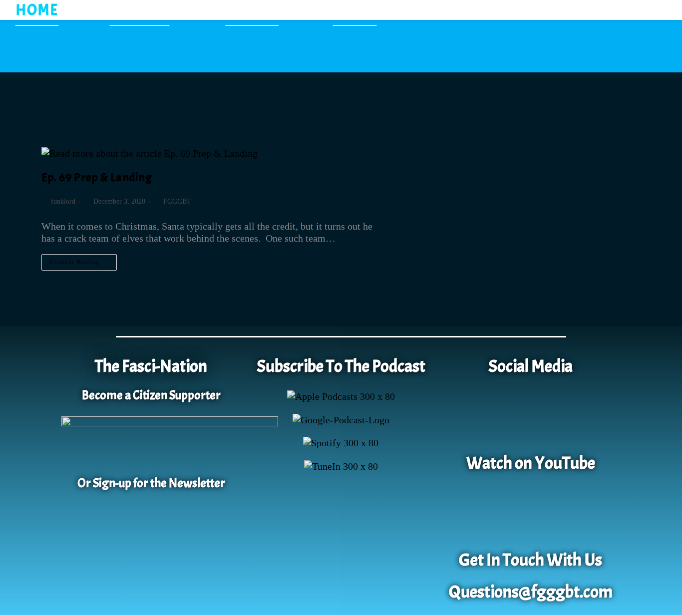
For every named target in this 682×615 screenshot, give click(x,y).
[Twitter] (559, 416)
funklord (63, 201)
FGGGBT (177, 201)
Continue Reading (83, 259)
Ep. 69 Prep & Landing (96, 177)
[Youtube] (530, 513)
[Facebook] (501, 416)
